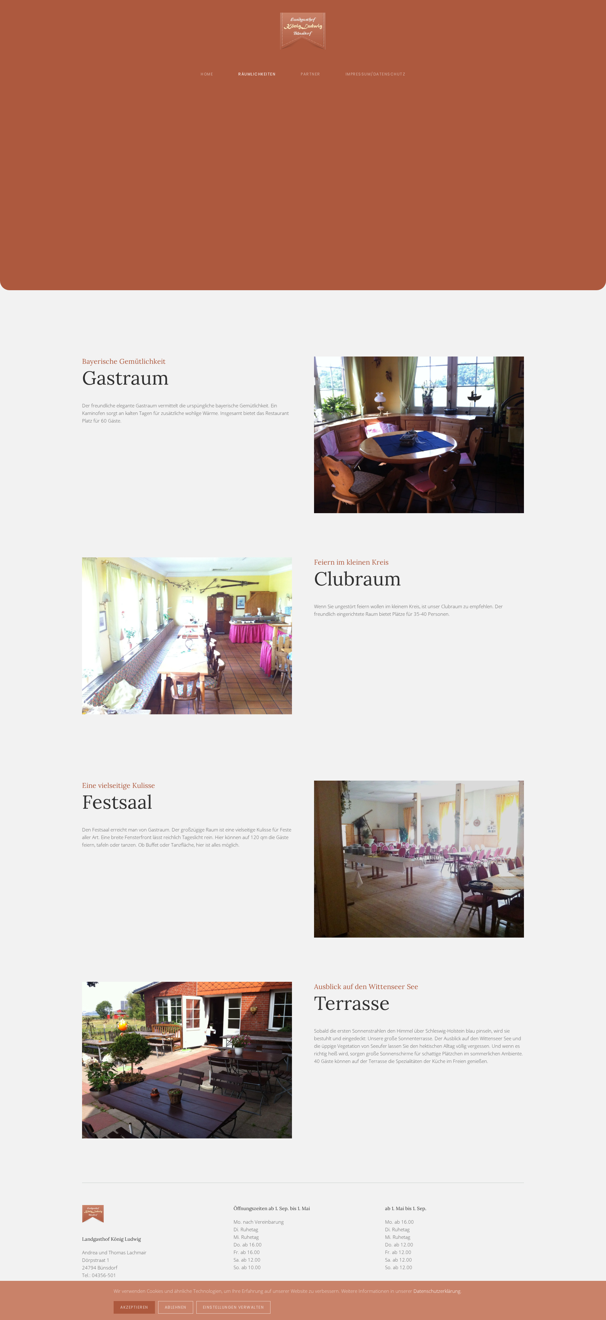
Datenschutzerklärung (436, 1291)
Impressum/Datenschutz (376, 74)
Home (207, 74)
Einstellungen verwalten (233, 1307)
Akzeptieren (134, 1307)
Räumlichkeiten (257, 74)
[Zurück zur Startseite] (303, 32)
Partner (310, 74)
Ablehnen (176, 1307)
